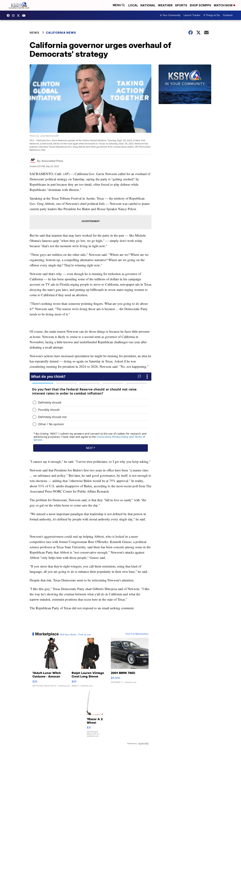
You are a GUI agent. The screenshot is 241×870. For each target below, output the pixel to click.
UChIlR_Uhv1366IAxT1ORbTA (24, 15)
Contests (228, 15)
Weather (165, 5)
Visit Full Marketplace (137, 634)
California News (61, 32)
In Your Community (170, 15)
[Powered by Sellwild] (143, 743)
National (147, 5)
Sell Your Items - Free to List (75, 634)
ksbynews (9, 15)
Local (133, 5)
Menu (117, 5)
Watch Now (223, 5)
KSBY (19, 15)
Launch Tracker (192, 15)
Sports (181, 5)
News (34, 32)
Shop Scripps (200, 5)
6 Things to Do (212, 15)
